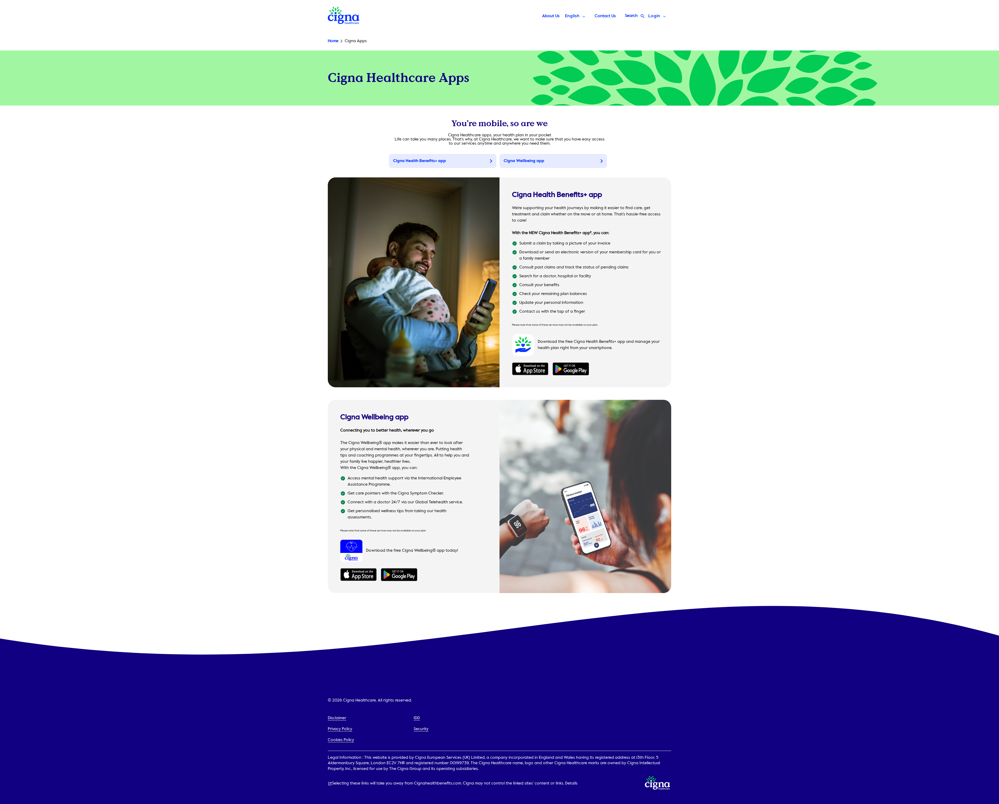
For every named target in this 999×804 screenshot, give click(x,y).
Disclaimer (337, 718)
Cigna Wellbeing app (524, 161)
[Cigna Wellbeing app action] (358, 575)
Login (654, 16)
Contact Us (605, 16)
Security (421, 729)
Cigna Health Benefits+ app (419, 161)
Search (631, 16)
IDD (417, 718)
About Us (551, 16)
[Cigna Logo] (344, 22)
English (572, 16)
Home (333, 41)
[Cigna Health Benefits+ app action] (530, 369)
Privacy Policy (340, 729)
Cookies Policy (341, 740)
